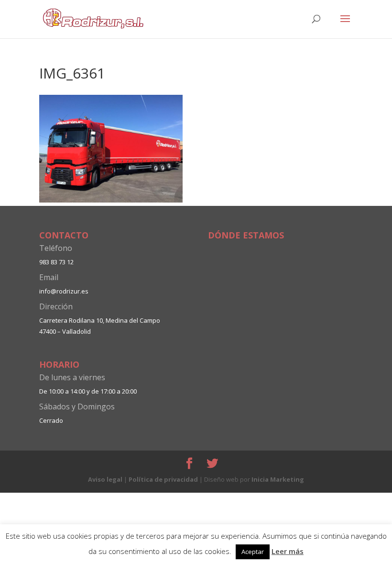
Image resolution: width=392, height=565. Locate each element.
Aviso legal (105, 479)
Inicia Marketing (277, 479)
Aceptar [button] (252, 551)
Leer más (288, 551)
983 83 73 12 (56, 262)
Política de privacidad (163, 479)
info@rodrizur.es (63, 291)
